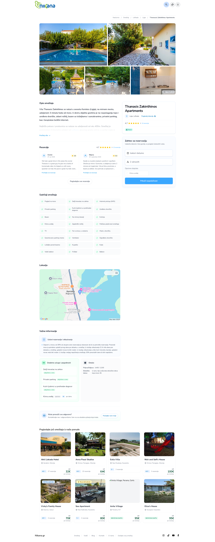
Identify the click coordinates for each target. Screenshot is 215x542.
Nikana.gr (40, 535)
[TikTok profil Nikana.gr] (168, 535)
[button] (108, 147)
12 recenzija (116, 147)
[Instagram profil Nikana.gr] (163, 535)
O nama (111, 536)
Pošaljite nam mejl (109, 416)
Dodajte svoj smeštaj (125, 536)
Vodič (86, 536)
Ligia (131, 116)
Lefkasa (75, 130)
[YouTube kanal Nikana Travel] (173, 535)
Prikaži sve (170, 92)
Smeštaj (77, 536)
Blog (93, 536)
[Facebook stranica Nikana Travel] (178, 535)
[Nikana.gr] (45, 4)
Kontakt (101, 536)
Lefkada (136, 116)
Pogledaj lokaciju (147, 116)
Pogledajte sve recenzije (80, 181)
